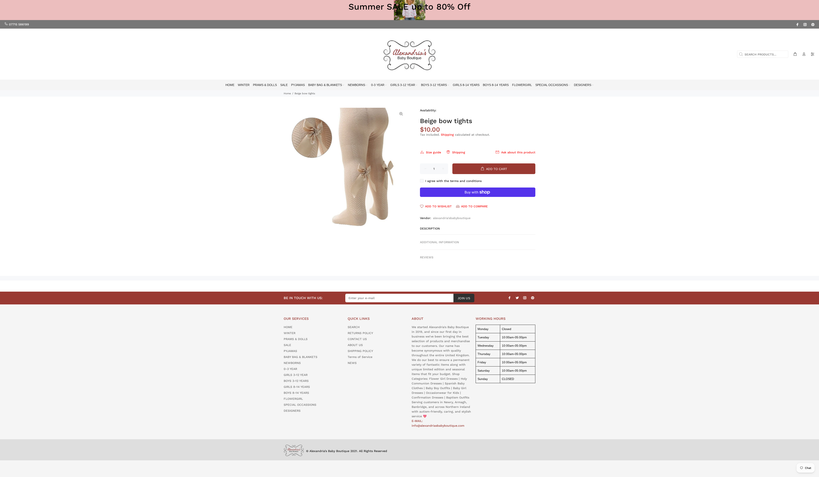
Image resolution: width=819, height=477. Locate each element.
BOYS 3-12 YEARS (296, 380)
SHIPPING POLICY (360, 351)
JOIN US (464, 298)
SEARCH (354, 327)
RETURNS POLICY (360, 333)
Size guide (433, 152)
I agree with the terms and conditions (453, 181)
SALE (287, 345)
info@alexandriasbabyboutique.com (438, 425)
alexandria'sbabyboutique (451, 218)
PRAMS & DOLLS (296, 339)
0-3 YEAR (290, 369)
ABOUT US (355, 345)
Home (287, 93)
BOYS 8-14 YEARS (296, 392)
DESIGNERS (292, 410)
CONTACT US (357, 339)
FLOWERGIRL (293, 398)
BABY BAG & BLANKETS (300, 357)
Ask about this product (518, 152)
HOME (288, 327)
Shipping (447, 134)
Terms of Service (360, 357)
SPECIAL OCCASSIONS (300, 404)
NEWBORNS (292, 363)
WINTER (289, 333)
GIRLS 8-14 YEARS (297, 386)
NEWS (352, 363)
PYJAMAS (290, 351)
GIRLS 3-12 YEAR (296, 375)
